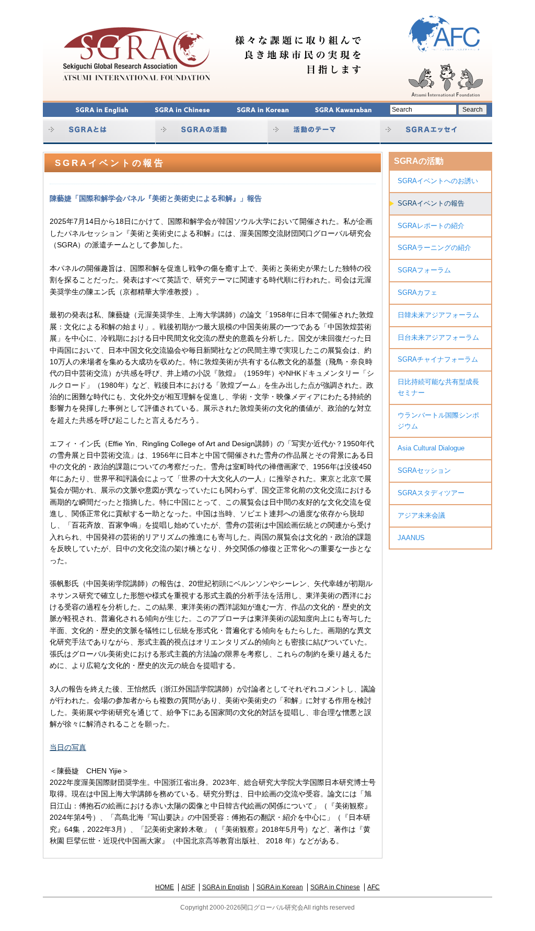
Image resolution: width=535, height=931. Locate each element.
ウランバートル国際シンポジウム (438, 420)
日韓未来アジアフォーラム (438, 315)
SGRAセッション (424, 470)
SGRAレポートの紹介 (431, 226)
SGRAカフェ (417, 292)
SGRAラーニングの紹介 (434, 248)
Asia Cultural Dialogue (431, 448)
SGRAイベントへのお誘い (438, 181)
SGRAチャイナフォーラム (438, 359)
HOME (164, 887)
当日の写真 (68, 747)
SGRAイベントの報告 (431, 203)
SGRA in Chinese (335, 887)
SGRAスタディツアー (431, 493)
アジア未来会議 (421, 515)
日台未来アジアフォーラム (438, 337)
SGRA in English (225, 887)
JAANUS (411, 538)
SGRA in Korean (280, 887)
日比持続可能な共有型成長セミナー (438, 387)
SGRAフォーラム (424, 270)
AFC (373, 887)
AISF (188, 887)
